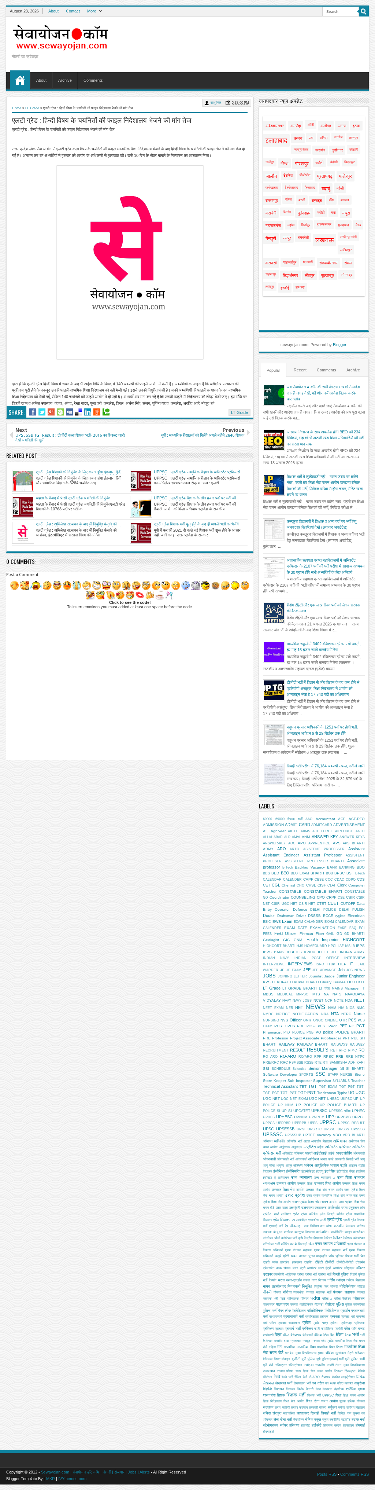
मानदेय (289, 1353)
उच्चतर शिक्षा (304, 1183)
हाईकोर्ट (317, 1425)
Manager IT (355, 988)
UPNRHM (316, 1117)
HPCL (332, 946)
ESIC (267, 922)
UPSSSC (273, 1134)
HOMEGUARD (315, 946)
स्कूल (325, 1419)
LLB (357, 982)
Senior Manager (323, 1068)
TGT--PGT (289, 1093)
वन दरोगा (318, 1383)
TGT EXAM (328, 1087)
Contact (73, 11)
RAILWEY (357, 1044)
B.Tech (287, 867)
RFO (342, 1050)
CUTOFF (348, 904)
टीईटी (319, 1262)
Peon (333, 1026)
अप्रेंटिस (310, 1147)
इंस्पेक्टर (267, 1177)
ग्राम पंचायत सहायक (298, 1250)
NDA (349, 1000)
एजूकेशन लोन (357, 1208)
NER (289, 1008)
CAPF (308, 879)
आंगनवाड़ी (301, 1159)
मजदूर (306, 1341)
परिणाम (305, 1298)
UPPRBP (283, 1123)
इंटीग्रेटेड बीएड (346, 1171)
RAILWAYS (339, 1044)
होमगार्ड (360, 1425)
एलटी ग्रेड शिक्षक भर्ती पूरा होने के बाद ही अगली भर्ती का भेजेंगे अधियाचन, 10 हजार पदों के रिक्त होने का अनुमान (196, 524)
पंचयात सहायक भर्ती (318, 1292)
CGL (276, 885)
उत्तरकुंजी (294, 1208)
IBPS (360, 946)
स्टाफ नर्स (358, 1419)
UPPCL (358, 1117)
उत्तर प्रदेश (295, 1195)
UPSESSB (285, 1129)
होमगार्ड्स (268, 1432)
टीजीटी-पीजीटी (345, 1262)
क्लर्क (293, 1244)
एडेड (296, 1214)
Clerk (342, 885)
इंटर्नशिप (329, 1171)
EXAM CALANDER (308, 922)
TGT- (361, 1087)
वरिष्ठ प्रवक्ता (345, 1383)
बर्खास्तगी (268, 1335)
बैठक (348, 1335)
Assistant (356, 849)
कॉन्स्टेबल (359, 1238)
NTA (335, 1014)
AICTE (293, 831)
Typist (342, 1093)
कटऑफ (339, 1226)
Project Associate (304, 1038)
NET (299, 1007)
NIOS (350, 1008)
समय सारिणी (282, 1407)
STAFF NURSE (340, 1074)
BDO (361, 867)
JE (282, 970)
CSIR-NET (307, 904)
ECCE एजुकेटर (334, 916)
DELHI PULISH (352, 909)
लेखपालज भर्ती (302, 1383)
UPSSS (343, 1129)
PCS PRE (296, 1026)
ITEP (342, 964)
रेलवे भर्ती (287, 1377)
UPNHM (300, 1117)
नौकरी (267, 1292)
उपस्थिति (334, 1207)
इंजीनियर (279, 1171)
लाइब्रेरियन (347, 1377)
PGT (360, 1026)
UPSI (301, 1129)
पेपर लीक (284, 1311)
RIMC (352, 1050)
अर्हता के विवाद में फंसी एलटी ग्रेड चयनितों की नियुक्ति (73, 498)
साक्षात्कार (303, 1413)
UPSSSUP (293, 1135)
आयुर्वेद (280, 1165)
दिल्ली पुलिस (341, 1274)
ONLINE (331, 1020)
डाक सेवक (283, 1268)
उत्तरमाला (307, 1207)
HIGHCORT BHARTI (279, 946)
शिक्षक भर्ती (295, 1395)
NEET (359, 1000)
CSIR (350, 897)
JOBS (269, 976)
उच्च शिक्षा (344, 1177)
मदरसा (316, 1341)
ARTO (294, 849)
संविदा (267, 1413)
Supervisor (322, 1081)
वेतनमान (327, 1389)
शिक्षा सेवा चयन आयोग (321, 1401)
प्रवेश (306, 1322)
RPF (317, 1056)
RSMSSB (296, 1062)
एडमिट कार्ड (271, 1214)
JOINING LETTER (292, 976)
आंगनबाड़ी (269, 1159)
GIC (286, 940)
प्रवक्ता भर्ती (348, 1316)
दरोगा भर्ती (311, 1274)
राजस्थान (269, 1371)
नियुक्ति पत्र (321, 1286)
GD (339, 934)
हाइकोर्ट (305, 1425)
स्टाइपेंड (345, 1419)
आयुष (289, 1165)
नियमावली (293, 1286)
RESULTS (317, 1050)
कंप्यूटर (277, 1232)
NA (326, 994)
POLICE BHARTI (350, 1032)
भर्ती (355, 1334)
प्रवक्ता (335, 1316)
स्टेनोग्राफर (270, 1425)
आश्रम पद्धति (338, 1165)
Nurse (359, 1014)
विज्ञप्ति (267, 1389)
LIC (350, 982)
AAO (308, 819)
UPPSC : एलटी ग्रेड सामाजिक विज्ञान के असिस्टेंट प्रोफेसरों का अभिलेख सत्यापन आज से (197, 472)
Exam (287, 921)
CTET (321, 904)
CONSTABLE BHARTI (323, 891)
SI (342, 1068)
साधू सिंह (216, 102)
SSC (320, 1074)
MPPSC (302, 994)
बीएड (286, 1335)
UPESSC (319, 1110)
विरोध (300, 1389)
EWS (276, 922)
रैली (305, 1377)
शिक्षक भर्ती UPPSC (320, 1395)
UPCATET (301, 1111)
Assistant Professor (323, 855)
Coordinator (279, 897)
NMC (361, 1008)
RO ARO (270, 1056)
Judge (329, 976)
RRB (340, 1056)
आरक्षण (297, 1165)
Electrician (356, 916)
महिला (272, 1347)
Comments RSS (354, 1474)
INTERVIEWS (300, 964)
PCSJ (322, 1026)
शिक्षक (281, 1395)
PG (351, 1026)
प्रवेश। (334, 1323)
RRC (284, 1062)
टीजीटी (329, 1262)
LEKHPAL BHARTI (304, 982)
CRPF (331, 897)
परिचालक (293, 1298)
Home (20, 79)
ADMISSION (273, 825)
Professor (280, 1038)
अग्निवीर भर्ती (294, 1141)
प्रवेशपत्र (346, 1323)
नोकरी (334, 1286)
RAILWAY (287, 1044)
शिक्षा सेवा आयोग (293, 1401)
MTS (316, 994)
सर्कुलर (332, 1407)
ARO (281, 849)
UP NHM (285, 1105)
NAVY (286, 1000)
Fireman (306, 934)
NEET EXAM (273, 1008)
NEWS (315, 1006)
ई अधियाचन (281, 1177)
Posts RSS (327, 1474)
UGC (360, 1092)
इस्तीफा (360, 1171)
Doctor (269, 915)
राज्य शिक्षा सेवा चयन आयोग (314, 1371)
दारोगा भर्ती (324, 1274)
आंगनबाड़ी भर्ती (285, 1159)
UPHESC (284, 1117)
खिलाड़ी (302, 1244)
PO (318, 1032)
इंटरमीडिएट (308, 1171)
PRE (267, 1038)
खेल (311, 1244)
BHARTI (317, 873)
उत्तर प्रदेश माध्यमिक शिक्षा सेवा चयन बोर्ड (332, 1195)
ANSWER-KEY (274, 843)
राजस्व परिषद (285, 1371)
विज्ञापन (279, 1389)
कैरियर (328, 1238)
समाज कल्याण (299, 1407)
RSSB (308, 1062)
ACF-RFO (357, 819)
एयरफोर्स (313, 1220)
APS (337, 843)
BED (275, 873)
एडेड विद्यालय (281, 1220)
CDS (361, 879)
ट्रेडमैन (360, 1262)
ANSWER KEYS (352, 837)
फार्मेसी (339, 1329)
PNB (310, 1032)
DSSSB (314, 916)
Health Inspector (323, 939)
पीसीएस (330, 1304)
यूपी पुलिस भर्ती (355, 1359)
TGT (312, 1086)
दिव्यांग (272, 1280)
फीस (347, 1328)
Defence (300, 909)
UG (351, 1092)
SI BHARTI (355, 1069)
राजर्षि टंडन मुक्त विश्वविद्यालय (346, 1365)
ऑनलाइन (296, 1226)
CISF (322, 885)
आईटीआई (320, 1153)
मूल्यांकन (340, 1353)
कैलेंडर (337, 1238)
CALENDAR (272, 879)
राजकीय (320, 1365)
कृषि (300, 1238)
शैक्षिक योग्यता (356, 1401)
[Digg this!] (69, 412)
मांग (279, 1346)
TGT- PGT (271, 1093)
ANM (306, 837)
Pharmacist (272, 1032)
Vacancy (324, 1135)
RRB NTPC (355, 1056)
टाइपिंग (308, 1262)
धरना (281, 1280)
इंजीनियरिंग (293, 1171)
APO (302, 843)
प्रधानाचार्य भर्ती (293, 1316)
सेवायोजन (298, 1419)
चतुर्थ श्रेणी (282, 1256)
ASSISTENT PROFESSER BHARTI (314, 861)
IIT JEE (330, 952)
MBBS (268, 994)
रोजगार (325, 1377)
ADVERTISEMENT (349, 825)
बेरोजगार (295, 1335)
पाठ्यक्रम (282, 1304)
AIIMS (305, 831)
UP (356, 1099)
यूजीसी (296, 1359)
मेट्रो (350, 1353)
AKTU (360, 831)
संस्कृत (277, 1413)
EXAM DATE (295, 928)
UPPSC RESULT (351, 1123)
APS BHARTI (354, 843)
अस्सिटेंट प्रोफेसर (293, 1153)
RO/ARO (305, 1056)
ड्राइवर (267, 1274)
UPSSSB (358, 1129)
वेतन (318, 1389)
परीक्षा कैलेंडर (342, 1298)
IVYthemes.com (72, 1478)
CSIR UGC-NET (284, 904)
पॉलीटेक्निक (331, 1311)
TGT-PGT (307, 1092)
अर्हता (320, 1147)
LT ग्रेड (324, 988)
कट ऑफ (326, 1226)
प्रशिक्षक (359, 1323)
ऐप (286, 1226)
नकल (306, 1280)
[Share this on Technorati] (106, 412)
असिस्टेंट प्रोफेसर (338, 1147)
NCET (318, 1000)
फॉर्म (354, 1329)
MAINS (337, 988)
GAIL (330, 934)
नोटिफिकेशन (347, 1286)
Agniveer (278, 831)
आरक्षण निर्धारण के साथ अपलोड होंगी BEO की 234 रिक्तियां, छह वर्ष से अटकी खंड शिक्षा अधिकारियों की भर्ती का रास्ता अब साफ (325, 438)
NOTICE (283, 1014)
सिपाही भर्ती (328, 1413)
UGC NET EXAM (294, 1099)
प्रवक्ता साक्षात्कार (289, 1323)
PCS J (280, 1026)
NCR (329, 1000)
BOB (329, 873)
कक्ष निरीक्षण (311, 1226)
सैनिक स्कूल (313, 1419)
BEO (285, 873)
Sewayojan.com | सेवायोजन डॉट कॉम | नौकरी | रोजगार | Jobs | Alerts (95, 1472)
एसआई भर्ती (276, 1226)
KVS (267, 982)
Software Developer (280, 1074)
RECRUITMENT (276, 1050)
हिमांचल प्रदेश (332, 1425)
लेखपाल (268, 1383)
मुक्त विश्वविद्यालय (306, 1353)
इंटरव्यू (319, 1171)
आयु (362, 1159)
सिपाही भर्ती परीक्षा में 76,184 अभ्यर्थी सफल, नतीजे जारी (325, 766)
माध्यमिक (289, 1347)
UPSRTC (315, 1129)
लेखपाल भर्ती (284, 1383)
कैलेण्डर (347, 1238)
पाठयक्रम (269, 1304)
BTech (360, 873)
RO (362, 1050)
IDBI (290, 952)
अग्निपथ (267, 1141)
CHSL (311, 885)
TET (303, 1087)
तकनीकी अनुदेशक (285, 1274)
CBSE (319, 879)
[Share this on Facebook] (32, 412)
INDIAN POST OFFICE (316, 958)
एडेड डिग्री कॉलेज (332, 1214)
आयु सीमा (269, 1165)
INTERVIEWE (274, 964)
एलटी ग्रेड (334, 1219)
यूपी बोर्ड (268, 1365)
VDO (337, 1135)
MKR (50, 1478)
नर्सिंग (331, 1280)
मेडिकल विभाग (272, 1359)
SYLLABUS (341, 1081)
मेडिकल (360, 1353)
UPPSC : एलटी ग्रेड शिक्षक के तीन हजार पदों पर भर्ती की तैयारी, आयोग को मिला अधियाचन (195, 498)
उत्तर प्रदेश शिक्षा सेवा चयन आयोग (315, 1202)
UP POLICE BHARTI (338, 1105)
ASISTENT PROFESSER (324, 849)
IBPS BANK (273, 952)
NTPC (346, 1014)
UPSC (268, 1129)
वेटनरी (309, 1389)
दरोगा (300, 1274)
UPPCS (269, 1123)
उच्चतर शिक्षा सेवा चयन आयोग (324, 1190)
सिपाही (315, 1413)
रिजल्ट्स (350, 1371)
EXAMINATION (322, 928)
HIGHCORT (354, 939)
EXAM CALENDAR (339, 922)
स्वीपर (283, 1425)
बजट (361, 1328)
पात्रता (294, 1304)
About (53, 11)
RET (333, 1050)
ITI (352, 964)
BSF (350, 873)
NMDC (268, 1014)
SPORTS (306, 1074)
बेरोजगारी (307, 1335)
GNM (298, 940)
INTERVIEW (354, 958)
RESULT (297, 1050)
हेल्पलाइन (348, 1425)
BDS (266, 873)
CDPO (351, 879)
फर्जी (317, 1329)
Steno (359, 1074)
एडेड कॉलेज (309, 1214)
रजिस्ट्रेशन (295, 1365)
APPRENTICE (319, 843)
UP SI (287, 1111)
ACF (341, 819)
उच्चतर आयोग (286, 1183)
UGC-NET (317, 1099)
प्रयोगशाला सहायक (316, 1316)
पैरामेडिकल (299, 1311)
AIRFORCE (344, 831)
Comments (93, 80)
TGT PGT (347, 1087)
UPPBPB (343, 1117)
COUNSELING (303, 897)
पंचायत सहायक (343, 1292)
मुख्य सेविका (326, 1353)
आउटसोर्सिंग (344, 1153)
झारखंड (284, 1262)
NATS (337, 994)
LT (363, 982)
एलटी (323, 1220)
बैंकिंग (340, 1334)
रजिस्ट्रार (281, 1365)
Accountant (325, 819)
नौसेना (287, 1292)
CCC (329, 879)
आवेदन (308, 1165)
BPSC (339, 873)
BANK (332, 867)
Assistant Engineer (281, 855)
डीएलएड (349, 1268)
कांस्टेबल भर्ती (289, 1238)
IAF (341, 946)
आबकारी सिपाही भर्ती (347, 1159)
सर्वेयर (341, 1407)
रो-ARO (314, 1377)
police (328, 1032)
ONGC (318, 1020)
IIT (320, 952)
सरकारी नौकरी (317, 1407)
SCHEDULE (281, 1069)
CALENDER (292, 879)
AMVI (296, 837)
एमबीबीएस (301, 1220)
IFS (299, 952)
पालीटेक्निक (306, 1304)
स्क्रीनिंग (335, 1419)
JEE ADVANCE (324, 970)
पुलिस (340, 1304)
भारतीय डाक (281, 1341)
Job (341, 970)
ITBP (331, 964)
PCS (352, 1020)
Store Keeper (274, 1081)
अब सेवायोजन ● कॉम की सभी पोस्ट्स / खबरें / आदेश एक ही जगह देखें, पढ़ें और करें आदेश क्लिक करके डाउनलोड (323, 393)
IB (353, 946)
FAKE (342, 928)
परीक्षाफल (359, 1298)
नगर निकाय (319, 1280)
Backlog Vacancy (310, 867)
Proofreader (331, 1038)
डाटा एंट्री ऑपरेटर (330, 1268)
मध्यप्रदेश (327, 1341)
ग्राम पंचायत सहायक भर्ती (330, 1250)
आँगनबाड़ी (359, 1153)
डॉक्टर (360, 1268)
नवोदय (340, 1280)
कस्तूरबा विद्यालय (304, 1232)
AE (265, 831)
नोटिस (361, 1286)
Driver (301, 916)
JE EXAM (293, 970)
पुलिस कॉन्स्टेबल (355, 1304)
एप (293, 1220)
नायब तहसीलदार (274, 1286)
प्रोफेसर (307, 1328)
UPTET (309, 1135)
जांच (331, 1256)
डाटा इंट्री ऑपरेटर (304, 1268)
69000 (267, 819)
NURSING (271, 1020)
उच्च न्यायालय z (324, 1177)
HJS (300, 946)
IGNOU (309, 952)
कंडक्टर (350, 1226)
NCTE (339, 1000)
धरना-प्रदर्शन (294, 1280)
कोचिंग (285, 1244)
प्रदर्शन (345, 1311)
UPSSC (329, 1129)
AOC (292, 843)
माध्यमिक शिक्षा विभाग (330, 1347)
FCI (362, 928)
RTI (325, 1062)
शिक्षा (338, 1395)
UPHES (269, 1117)
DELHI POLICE (323, 909)
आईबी (331, 1153)
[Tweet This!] (41, 412)
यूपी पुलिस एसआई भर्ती (330, 1359)
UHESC (333, 1099)
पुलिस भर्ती (270, 1311)
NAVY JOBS (302, 1000)
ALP (287, 837)
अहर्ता (308, 1153)
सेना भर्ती (286, 1419)
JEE (307, 970)
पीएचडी (319, 1304)
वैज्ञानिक (339, 1389)
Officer (296, 1020)
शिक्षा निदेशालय (272, 1401)
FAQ (352, 928)
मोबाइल (286, 1359)
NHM (332, 1008)
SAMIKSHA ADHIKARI (347, 1062)
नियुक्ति (307, 1286)
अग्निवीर (279, 1141)
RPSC (328, 1056)
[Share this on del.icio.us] (78, 412)
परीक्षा (315, 1298)
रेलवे (277, 1377)
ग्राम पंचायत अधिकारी (330, 1243)
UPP (330, 1117)
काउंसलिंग (322, 1232)
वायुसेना (359, 1383)
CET (266, 885)
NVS (284, 1020)
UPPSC (327, 1122)
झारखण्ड (297, 1262)
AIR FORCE (322, 831)
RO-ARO (288, 1056)
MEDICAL (285, 994)
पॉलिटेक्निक (315, 1311)
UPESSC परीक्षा (339, 1111)
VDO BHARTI (354, 1135)
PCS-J (311, 1026)
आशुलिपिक (321, 1165)
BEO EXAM (300, 873)
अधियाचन (340, 1141)
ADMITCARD (321, 825)
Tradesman (326, 1093)
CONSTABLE (290, 891)
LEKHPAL (280, 982)
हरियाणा (294, 1425)
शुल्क (342, 1401)
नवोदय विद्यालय (355, 1280)
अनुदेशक (284, 1147)
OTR (343, 1020)
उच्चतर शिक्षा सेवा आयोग (288, 1190)
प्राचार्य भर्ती (293, 1328)
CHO (300, 885)
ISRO (320, 964)
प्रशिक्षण (268, 1328)
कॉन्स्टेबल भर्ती (271, 1244)
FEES (267, 934)
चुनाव (311, 1256)
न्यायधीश (298, 1292)
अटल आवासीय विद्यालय (318, 1141)
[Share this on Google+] (51, 412)
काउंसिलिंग (337, 1232)
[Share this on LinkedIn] (87, 412)
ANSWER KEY (325, 836)
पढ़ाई (282, 1298)
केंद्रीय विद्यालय (313, 1238)
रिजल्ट (338, 1371)
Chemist (288, 885)
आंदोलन (313, 1159)
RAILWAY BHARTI (313, 1044)
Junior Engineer (351, 976)
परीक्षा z (327, 1298)
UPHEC (358, 1111)
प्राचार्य (279, 1329)
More (91, 11)
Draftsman (285, 916)
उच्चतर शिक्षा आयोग (327, 1183)
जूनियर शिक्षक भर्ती (347, 1256)
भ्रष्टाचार (295, 1341)
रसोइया (308, 1365)
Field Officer (285, 933)
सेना (276, 1419)
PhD (286, 1032)
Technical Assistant (280, 1086)
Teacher (358, 1081)
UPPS (313, 1123)
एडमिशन (286, 1214)
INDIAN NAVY (276, 958)
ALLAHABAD (273, 837)
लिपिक (360, 1377)
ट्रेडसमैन (268, 1268)
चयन (294, 1256)
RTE (318, 1062)
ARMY (268, 849)
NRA (324, 1014)
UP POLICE (307, 1105)
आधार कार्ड (327, 1159)
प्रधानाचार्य (275, 1316)
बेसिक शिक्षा (321, 1335)
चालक (303, 1256)
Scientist (299, 1069)
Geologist (271, 940)
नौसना (277, 1292)
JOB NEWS (355, 970)
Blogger (339, 344)
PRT (346, 1038)
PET (343, 1026)
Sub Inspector (299, 1081)
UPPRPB (299, 1123)
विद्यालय (290, 1389)
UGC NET (271, 1099)
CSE (341, 897)
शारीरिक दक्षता (355, 1389)
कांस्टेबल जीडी (271, 1238)
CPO (321, 897)
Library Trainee (333, 982)
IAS (347, 946)
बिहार (278, 1334)
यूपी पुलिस (308, 1359)
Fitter (320, 934)
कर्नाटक (288, 1232)
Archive (65, 80)
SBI (266, 1069)
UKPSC (346, 1099)
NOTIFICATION (305, 1014)
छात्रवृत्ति (321, 1256)
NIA (341, 1008)
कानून (348, 1232)
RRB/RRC (271, 1062)
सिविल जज (344, 1413)
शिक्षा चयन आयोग (354, 1395)
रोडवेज (336, 1377)
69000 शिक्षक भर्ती (288, 819)
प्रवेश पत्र (320, 1323)
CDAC (339, 879)
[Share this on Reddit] (96, 412)
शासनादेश (269, 1395)
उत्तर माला (282, 1208)
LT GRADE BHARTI (299, 988)
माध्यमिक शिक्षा (306, 1347)
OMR (307, 1020)
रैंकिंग (297, 1377)
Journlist (316, 976)
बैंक (332, 1335)
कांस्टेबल (359, 1232)
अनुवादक (297, 1147)
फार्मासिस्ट (327, 1329)
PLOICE (298, 1032)
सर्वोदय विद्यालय (355, 1407)
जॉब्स (275, 1262)
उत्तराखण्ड (321, 1208)
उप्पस (344, 1208)
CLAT (331, 885)
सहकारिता (289, 1413)
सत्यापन (268, 1407)
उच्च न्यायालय (301, 1177)
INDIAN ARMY (352, 952)
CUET (333, 903)
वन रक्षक (330, 1383)
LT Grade (32, 108)
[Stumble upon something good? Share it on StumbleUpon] (60, 412)
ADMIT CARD (297, 824)
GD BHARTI (354, 934)
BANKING (346, 867)
